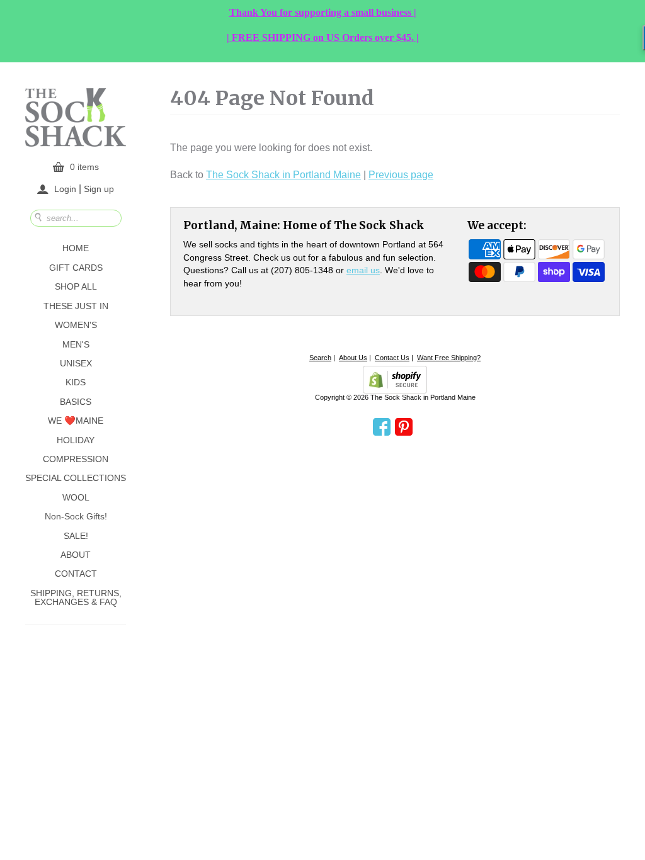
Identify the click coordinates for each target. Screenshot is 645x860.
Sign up (99, 188)
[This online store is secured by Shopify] (395, 379)
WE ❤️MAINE (75, 421)
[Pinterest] (404, 427)
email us (363, 270)
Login (65, 189)
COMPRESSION (75, 459)
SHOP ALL (76, 286)
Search (320, 357)
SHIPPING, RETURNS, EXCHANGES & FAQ (76, 597)
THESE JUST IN (75, 306)
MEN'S (75, 344)
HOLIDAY (75, 440)
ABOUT (75, 555)
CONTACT (76, 574)
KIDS (76, 382)
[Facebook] (382, 427)
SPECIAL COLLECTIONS (75, 478)
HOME (75, 248)
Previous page (400, 174)
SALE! (76, 536)
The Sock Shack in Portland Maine (283, 174)
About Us (353, 357)
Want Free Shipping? (449, 357)
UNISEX (76, 363)
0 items (84, 166)
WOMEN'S (76, 325)
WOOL (75, 497)
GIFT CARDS (76, 268)
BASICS (75, 402)
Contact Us (392, 357)
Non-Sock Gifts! (76, 516)
